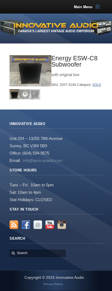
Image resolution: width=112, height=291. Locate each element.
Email (37, 224)
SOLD (96, 85)
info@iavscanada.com (43, 160)
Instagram (61, 224)
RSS (14, 224)
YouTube (49, 224)
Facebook (25, 224)
